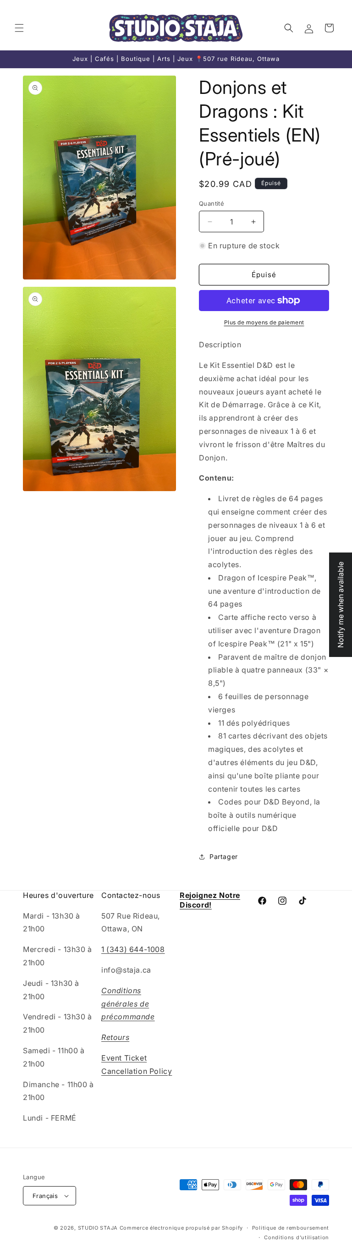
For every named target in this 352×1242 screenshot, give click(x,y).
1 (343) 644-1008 (133, 949)
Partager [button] (223, 856)
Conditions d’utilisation (296, 1237)
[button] (19, 28)
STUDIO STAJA (98, 1228)
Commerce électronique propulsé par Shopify (181, 1228)
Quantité (211, 203)
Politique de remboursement (290, 1228)
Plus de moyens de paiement (264, 322)
